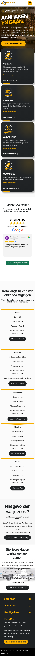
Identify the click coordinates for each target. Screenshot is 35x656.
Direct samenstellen (13, 43)
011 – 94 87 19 (17, 471)
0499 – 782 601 (17, 436)
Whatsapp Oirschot (17, 440)
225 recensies (23, 226)
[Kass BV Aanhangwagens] (8, 3)
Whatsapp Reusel (17, 326)
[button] (29, 598)
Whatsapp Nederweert (17, 406)
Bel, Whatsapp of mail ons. (12, 523)
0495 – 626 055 (17, 401)
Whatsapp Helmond (17, 366)
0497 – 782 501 (17, 321)
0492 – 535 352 (17, 361)
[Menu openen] (30, 3)
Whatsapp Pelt (17, 475)
